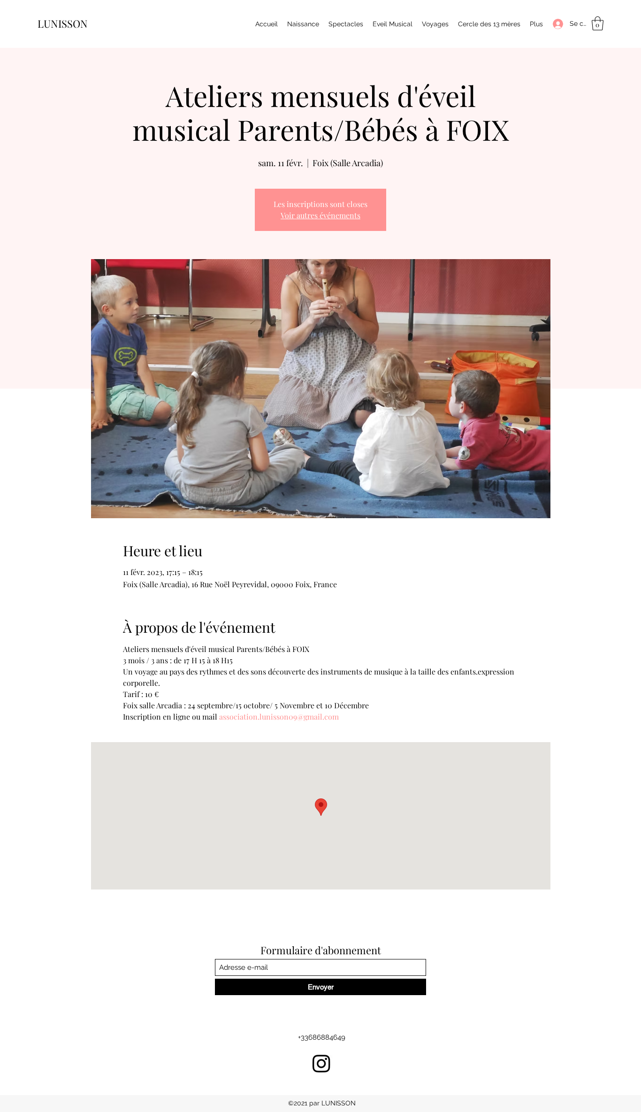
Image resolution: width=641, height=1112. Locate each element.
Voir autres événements (320, 215)
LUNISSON (63, 23)
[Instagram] (321, 1063)
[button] (597, 23)
